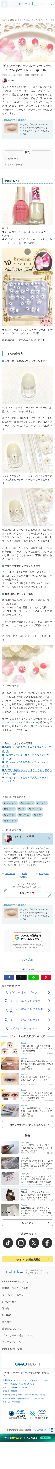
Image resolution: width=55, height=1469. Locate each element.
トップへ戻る (26, 959)
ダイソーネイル (11, 821)
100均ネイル (10, 809)
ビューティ (30, 20)
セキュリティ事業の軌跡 (11, 1402)
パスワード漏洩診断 (10, 1384)
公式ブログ (10, 873)
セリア (22, 243)
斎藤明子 (50, 1053)
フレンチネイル (13, 722)
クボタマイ (49, 1069)
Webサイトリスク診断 (26, 1384)
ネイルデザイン (11, 803)
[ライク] (51, 2)
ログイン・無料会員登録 (28, 1259)
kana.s (51, 1085)
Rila (52, 1116)
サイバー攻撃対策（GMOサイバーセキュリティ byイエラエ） (24, 1395)
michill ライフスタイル (45, 1184)
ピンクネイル (25, 815)
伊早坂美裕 (49, 1100)
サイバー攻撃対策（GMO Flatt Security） (17, 1398)
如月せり (50, 1153)
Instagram (43, 873)
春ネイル (38, 815)
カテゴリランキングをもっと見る (27, 1124)
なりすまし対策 (38, 1398)
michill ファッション (46, 1200)
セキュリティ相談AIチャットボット (15, 1387)
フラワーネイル (35, 809)
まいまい (11, 80)
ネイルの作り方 (15, 164)
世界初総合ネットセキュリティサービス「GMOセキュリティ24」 (25, 1380)
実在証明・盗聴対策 (10, 1391)
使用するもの (14, 158)
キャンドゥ (42, 803)
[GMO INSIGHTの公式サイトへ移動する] (27, 1363)
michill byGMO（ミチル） (12, 20)
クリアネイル (30, 722)
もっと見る (27, 1222)
